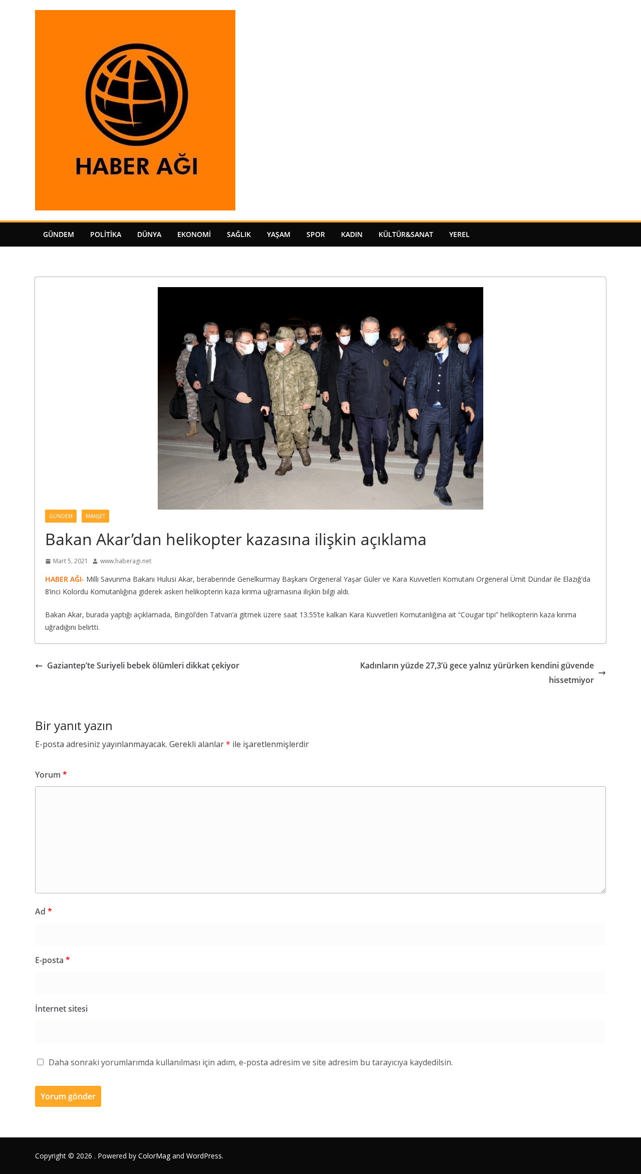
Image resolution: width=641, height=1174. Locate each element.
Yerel (459, 234)
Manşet (95, 516)
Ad (43, 911)
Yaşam (278, 234)
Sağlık (239, 234)
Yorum (51, 774)
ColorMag (154, 1155)
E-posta (52, 960)
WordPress (204, 1155)
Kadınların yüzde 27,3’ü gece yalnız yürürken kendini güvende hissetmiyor (477, 672)
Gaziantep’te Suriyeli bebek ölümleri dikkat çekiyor (143, 665)
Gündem (58, 234)
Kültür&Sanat (406, 234)
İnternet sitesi (61, 1008)
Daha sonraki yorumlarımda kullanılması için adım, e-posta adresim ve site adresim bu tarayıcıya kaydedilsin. (251, 1062)
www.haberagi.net (125, 561)
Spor (315, 234)
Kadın (352, 234)
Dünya (149, 234)
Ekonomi (194, 234)
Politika (105, 234)
